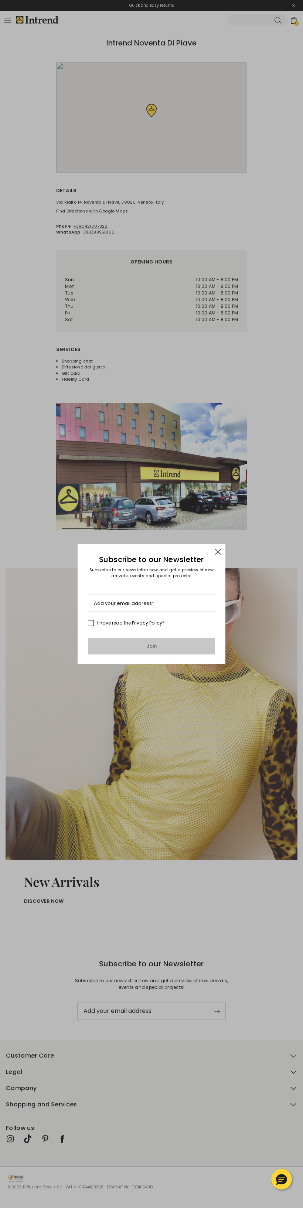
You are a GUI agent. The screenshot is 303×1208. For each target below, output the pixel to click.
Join (151, 646)
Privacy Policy (147, 623)
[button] (281, 1179)
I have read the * (130, 623)
